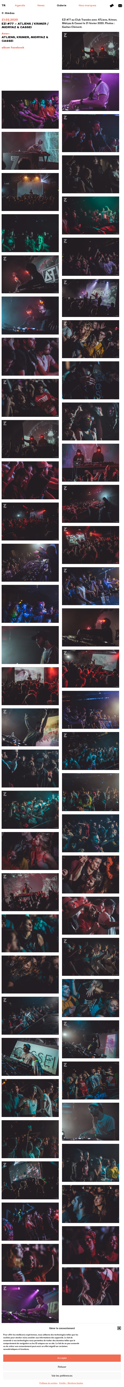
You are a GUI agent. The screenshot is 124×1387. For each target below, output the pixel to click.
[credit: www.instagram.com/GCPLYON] (90, 92)
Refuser (62, 1366)
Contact (120, 5)
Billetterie (111, 5)
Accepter (62, 1358)
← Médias (8, 13)
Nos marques (87, 5)
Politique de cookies (48, 1383)
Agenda (20, 5)
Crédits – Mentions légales (71, 1383)
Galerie (61, 5)
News (41, 5)
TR (3, 5)
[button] (119, 1328)
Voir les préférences (62, 1375)
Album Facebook (13, 47)
